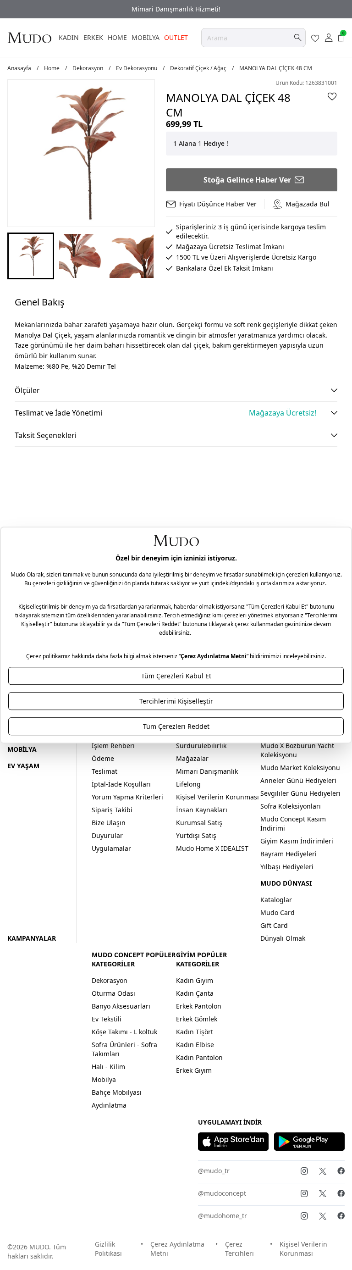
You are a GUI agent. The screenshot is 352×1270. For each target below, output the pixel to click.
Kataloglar (276, 899)
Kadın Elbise (195, 1044)
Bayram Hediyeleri (288, 853)
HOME (117, 37)
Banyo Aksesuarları (121, 1006)
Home (52, 68)
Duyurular (107, 835)
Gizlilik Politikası (108, 1249)
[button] (30, 256)
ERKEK (93, 37)
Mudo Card (277, 912)
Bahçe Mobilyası (117, 1092)
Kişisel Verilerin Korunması (217, 797)
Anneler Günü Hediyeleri (298, 780)
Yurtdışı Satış (196, 835)
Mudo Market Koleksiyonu (300, 767)
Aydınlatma (109, 1105)
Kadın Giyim (194, 980)
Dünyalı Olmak (282, 938)
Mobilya (104, 1079)
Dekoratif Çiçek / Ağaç (198, 68)
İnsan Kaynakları (201, 809)
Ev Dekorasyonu (136, 68)
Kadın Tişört (194, 1031)
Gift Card (274, 925)
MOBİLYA (146, 37)
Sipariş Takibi (112, 809)
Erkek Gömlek (196, 1019)
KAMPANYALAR (31, 938)
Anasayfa (19, 68)
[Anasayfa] (29, 37)
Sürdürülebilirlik (201, 745)
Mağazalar (192, 758)
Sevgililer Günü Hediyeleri (300, 793)
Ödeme (103, 758)
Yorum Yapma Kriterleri (127, 797)
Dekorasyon (87, 68)
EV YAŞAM (23, 765)
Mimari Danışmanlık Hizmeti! (176, 9)
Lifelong (188, 784)
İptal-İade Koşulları (121, 784)
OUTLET (176, 37)
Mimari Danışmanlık (207, 771)
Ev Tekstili (106, 1019)
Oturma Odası (113, 993)
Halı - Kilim (108, 1066)
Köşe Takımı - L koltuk (124, 1031)
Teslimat (104, 771)
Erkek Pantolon (198, 1006)
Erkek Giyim (194, 1070)
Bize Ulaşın (109, 822)
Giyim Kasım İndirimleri (296, 841)
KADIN (69, 37)
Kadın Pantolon (199, 1057)
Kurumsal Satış (199, 822)
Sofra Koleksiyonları (290, 806)
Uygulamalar (111, 848)
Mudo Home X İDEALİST (212, 848)
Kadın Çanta (195, 993)
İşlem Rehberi (113, 745)
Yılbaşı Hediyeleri (287, 866)
